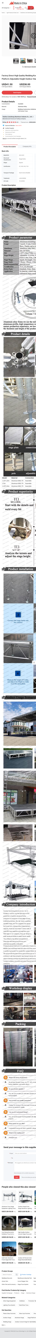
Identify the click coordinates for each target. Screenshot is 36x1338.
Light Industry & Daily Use (13, 12)
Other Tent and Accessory (9, 1284)
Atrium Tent (5, 1281)
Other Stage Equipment (9, 1301)
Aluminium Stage (19, 1317)
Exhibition (22, 1301)
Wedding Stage (7, 1322)
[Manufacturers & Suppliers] (18, 3)
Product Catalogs (26, 1274)
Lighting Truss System (9, 1305)
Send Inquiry (17, 92)
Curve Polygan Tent (23, 1281)
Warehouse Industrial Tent (25, 1278)
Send (16, 1177)
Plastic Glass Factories (9, 1313)
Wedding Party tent (7, 1278)
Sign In (4, 138)
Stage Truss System (23, 1284)
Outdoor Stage (7, 1317)
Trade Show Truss (23, 1305)
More (3, 1325)
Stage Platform (32, 1317)
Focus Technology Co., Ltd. (22, 1331)
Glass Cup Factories (24, 1313)
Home (3, 12)
